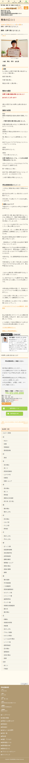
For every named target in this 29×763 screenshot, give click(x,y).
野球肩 (6, 495)
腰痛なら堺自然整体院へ (9, 331)
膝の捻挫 (6, 579)
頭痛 (5, 444)
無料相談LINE (14, 413)
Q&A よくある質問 (7, 730)
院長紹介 (4, 724)
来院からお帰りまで (8, 721)
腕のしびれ (7, 512)
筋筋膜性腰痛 (8, 549)
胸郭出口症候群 (8, 498)
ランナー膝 (7, 602)
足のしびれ (7, 629)
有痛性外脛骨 (8, 622)
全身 (4, 662)
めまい (6, 440)
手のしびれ (7, 539)
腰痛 (3, 35)
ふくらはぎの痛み (9, 639)
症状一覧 (4, 733)
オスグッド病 (8, 592)
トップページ (6, 715)
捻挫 (5, 658)
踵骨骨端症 (7, 645)
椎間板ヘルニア (8, 562)
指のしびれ (7, 536)
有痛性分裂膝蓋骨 (9, 605)
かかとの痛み (8, 635)
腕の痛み (6, 508)
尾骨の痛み (7, 566)
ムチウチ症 (7, 474)
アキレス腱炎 (8, 632)
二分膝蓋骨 (7, 586)
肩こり (6, 491)
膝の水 (6, 609)
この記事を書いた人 (7, 334)
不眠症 (6, 668)
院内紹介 (4, 727)
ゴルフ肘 (6, 522)
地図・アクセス (7, 403)
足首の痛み (7, 655)
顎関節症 (6, 447)
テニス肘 (6, 525)
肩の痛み (6, 488)
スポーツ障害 (7, 433)
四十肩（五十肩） (9, 501)
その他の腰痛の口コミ (9, 327)
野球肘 (6, 528)
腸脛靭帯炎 (7, 599)
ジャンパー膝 (8, 596)
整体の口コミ (6, 748)
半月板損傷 (7, 583)
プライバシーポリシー (8, 751)
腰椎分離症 (7, 559)
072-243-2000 (17, 393)
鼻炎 (5, 457)
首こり (6, 468)
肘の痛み (6, 519)
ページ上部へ (24, 683)
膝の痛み (6, 612)
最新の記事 (17, 334)
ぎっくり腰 (7, 546)
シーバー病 (7, 642)
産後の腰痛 (7, 569)
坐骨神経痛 (7, 556)
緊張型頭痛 (7, 450)
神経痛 (6, 626)
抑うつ (6, 665)
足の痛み (6, 648)
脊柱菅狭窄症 (8, 553)
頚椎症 (6, 478)
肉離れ (6, 619)
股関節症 (6, 652)
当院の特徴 (5, 718)
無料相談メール (14, 408)
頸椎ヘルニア (8, 481)
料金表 (4, 736)
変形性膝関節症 (8, 589)
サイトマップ (6, 754)
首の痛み (6, 465)
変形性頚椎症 (8, 471)
